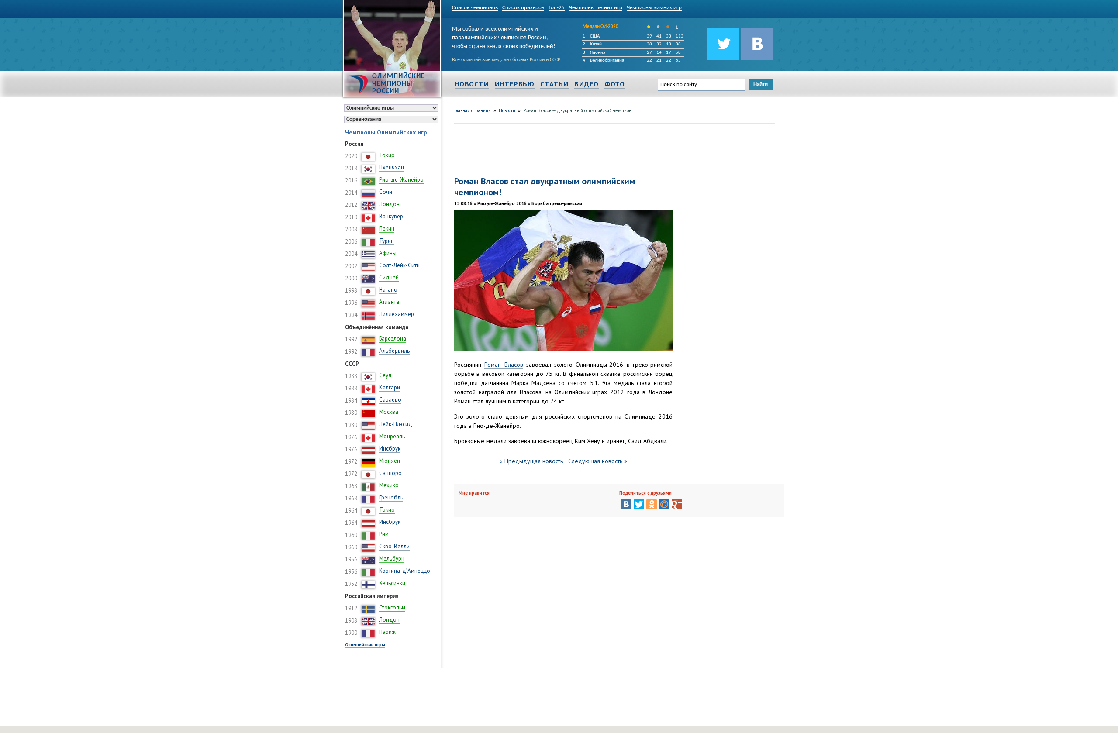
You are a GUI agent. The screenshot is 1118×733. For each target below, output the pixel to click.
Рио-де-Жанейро (401, 179)
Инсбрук (389, 448)
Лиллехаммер (396, 314)
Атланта (389, 302)
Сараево (390, 399)
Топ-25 (557, 7)
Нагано (388, 289)
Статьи (554, 83)
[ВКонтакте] (626, 504)
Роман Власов (503, 364)
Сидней (389, 277)
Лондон (389, 204)
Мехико (389, 485)
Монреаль (392, 436)
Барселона (392, 338)
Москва (388, 412)
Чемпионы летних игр (595, 7)
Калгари (389, 387)
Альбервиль (394, 350)
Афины (388, 253)
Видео (586, 83)
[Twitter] (639, 504)
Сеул (385, 375)
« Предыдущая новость (531, 461)
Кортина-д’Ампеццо (404, 571)
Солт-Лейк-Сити (399, 265)
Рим (384, 534)
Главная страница (472, 110)
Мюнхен (389, 461)
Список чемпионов (475, 7)
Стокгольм (392, 607)
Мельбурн (391, 558)
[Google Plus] (677, 504)
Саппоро (390, 473)
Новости (472, 83)
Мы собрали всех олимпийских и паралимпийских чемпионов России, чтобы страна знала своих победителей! (504, 36)
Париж (387, 632)
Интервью (515, 83)
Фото (614, 83)
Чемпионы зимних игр (654, 7)
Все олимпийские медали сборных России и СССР (506, 59)
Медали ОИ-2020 (600, 26)
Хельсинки (392, 583)
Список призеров (523, 7)
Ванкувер (391, 216)
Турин (386, 240)
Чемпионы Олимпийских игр (386, 132)
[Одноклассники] (651, 504)
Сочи (385, 192)
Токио (387, 155)
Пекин (386, 228)
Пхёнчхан (391, 167)
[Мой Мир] (664, 504)
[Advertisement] (613, 146)
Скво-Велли (394, 546)
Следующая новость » (597, 461)
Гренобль (391, 497)
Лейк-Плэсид (395, 424)
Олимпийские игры (365, 644)
